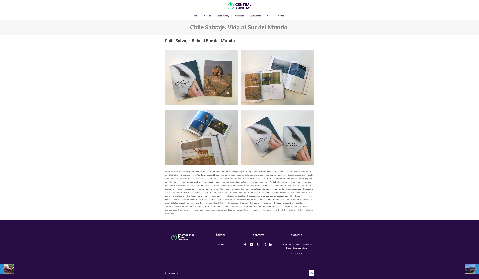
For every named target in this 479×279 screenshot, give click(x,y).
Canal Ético (221, 244)
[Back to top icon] (311, 273)
